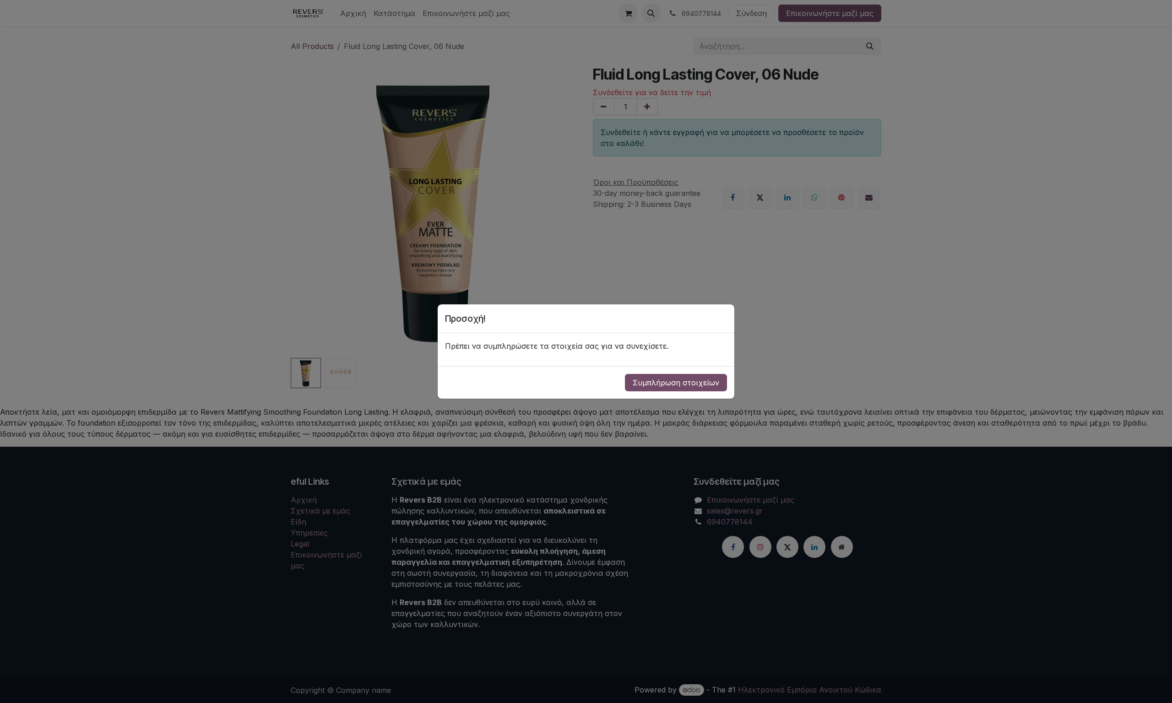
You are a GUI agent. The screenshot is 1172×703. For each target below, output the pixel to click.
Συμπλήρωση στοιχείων (676, 382)
